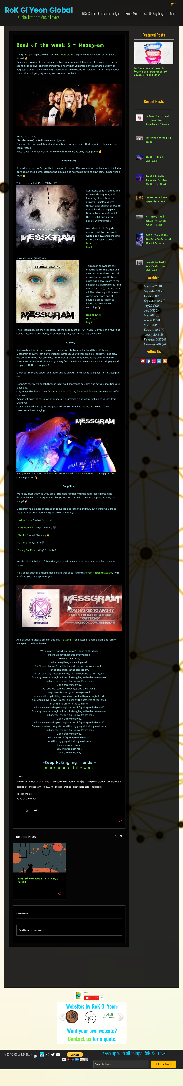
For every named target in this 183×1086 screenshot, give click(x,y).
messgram (35, 786)
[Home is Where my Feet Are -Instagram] (47, 1054)
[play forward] (121, 1017)
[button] (175, 4)
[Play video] (69, 105)
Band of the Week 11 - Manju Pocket (38, 880)
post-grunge (114, 781)
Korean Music (24, 793)
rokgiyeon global (96, 781)
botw (48, 781)
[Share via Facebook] (18, 810)
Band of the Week (26, 798)
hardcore (97, 786)
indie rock (21, 781)
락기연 (81, 781)
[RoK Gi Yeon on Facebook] (36, 1057)
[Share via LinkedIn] (35, 810)
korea (72, 781)
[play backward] (62, 1017)
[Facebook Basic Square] (148, 361)
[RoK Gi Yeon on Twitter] (52, 1054)
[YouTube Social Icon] (143, 361)
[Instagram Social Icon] (154, 361)
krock (32, 781)
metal (58, 786)
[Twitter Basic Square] (159, 361)
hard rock (21, 786)
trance (67, 786)
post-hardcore (81, 786)
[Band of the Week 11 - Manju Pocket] (39, 857)
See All (118, 836)
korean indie (59, 781)
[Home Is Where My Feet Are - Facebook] (42, 1054)
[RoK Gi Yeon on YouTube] (58, 1054)
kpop (40, 781)
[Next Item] (167, 53)
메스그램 (48, 786)
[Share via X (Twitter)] (27, 810)
